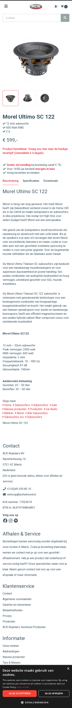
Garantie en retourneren (17, 604)
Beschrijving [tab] (11, 180)
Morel (20, 413)
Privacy (7, 616)
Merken (8, 413)
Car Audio (51, 409)
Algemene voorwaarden (17, 599)
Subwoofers (22, 405)
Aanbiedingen (11, 651)
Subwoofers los (13, 417)
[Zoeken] (65, 18)
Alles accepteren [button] (19, 693)
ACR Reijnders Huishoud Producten (24, 627)
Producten (35, 409)
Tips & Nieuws (11, 662)
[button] (36, 702)
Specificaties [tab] (31, 180)
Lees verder (23, 687)
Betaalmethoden (13, 610)
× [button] (68, 668)
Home (7, 405)
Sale (54, 405)
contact (30, 569)
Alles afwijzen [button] (54, 693)
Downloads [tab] (51, 180)
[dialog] (36, 686)
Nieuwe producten (14, 409)
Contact (7, 593)
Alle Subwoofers (37, 413)
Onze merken (11, 645)
